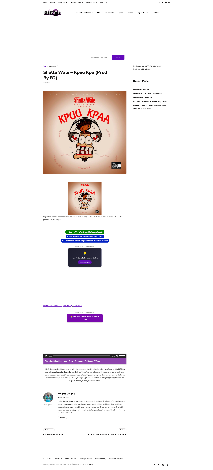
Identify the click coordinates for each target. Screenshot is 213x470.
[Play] (46, 356)
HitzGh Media (88, 464)
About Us (53, 2)
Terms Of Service (76, 2)
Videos (130, 13)
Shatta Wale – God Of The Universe (147, 94)
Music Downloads (83, 13)
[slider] (122, 356)
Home (45, 2)
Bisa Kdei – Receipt (141, 90)
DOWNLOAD (77, 306)
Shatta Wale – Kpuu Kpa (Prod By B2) (57, 306)
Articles (62, 418)
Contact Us (103, 2)
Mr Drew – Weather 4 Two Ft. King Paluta (150, 101)
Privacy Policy (63, 2)
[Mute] (117, 356)
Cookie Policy (70, 458)
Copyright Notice (91, 2)
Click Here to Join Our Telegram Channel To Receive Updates (86, 241)
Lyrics (120, 13)
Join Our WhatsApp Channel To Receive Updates (86, 232)
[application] (84, 356)
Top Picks (141, 13)
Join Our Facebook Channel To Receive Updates (86, 236)
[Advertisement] (106, 37)
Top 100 (155, 13)
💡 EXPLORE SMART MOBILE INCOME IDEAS (84, 318)
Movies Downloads (105, 13)
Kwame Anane (66, 393)
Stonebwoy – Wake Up (142, 98)
